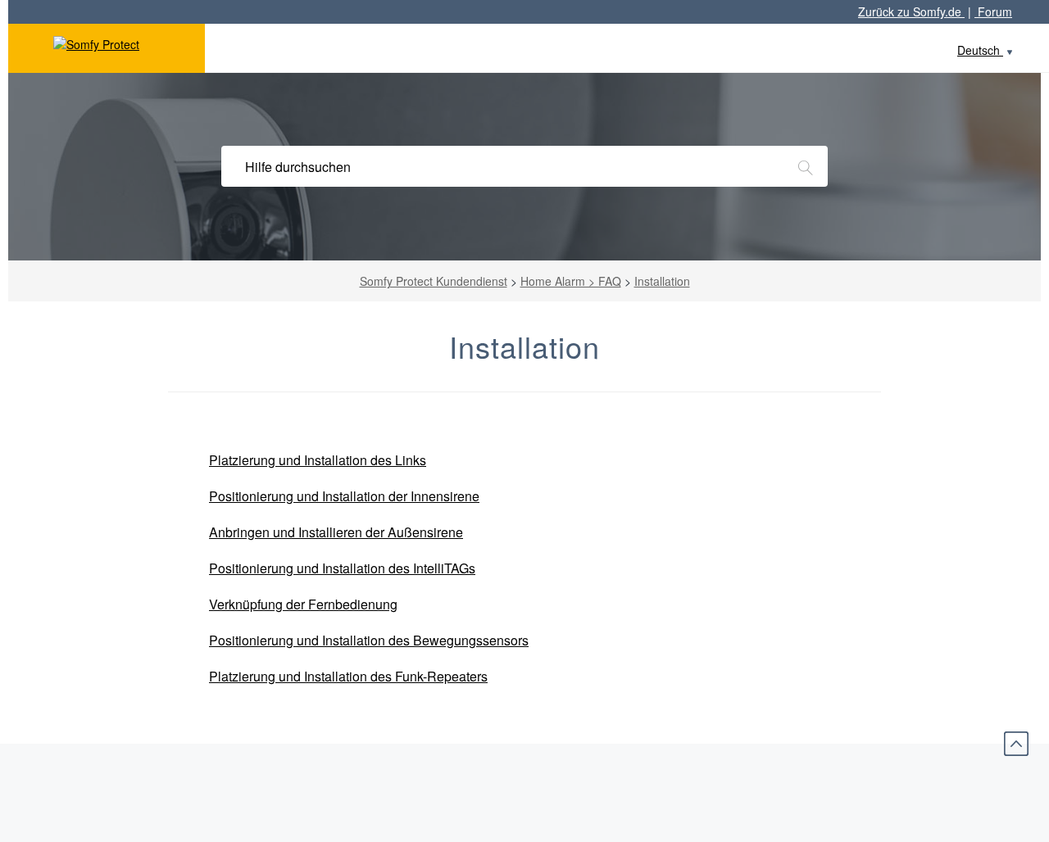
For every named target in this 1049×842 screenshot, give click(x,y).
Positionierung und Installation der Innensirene (344, 496)
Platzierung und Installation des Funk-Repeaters (348, 676)
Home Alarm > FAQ (570, 281)
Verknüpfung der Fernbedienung (303, 604)
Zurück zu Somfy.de (911, 11)
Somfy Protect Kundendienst (433, 281)
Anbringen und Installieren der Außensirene (336, 532)
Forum (993, 11)
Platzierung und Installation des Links (317, 459)
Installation (662, 281)
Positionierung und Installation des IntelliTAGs (342, 568)
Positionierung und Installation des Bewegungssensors (369, 640)
